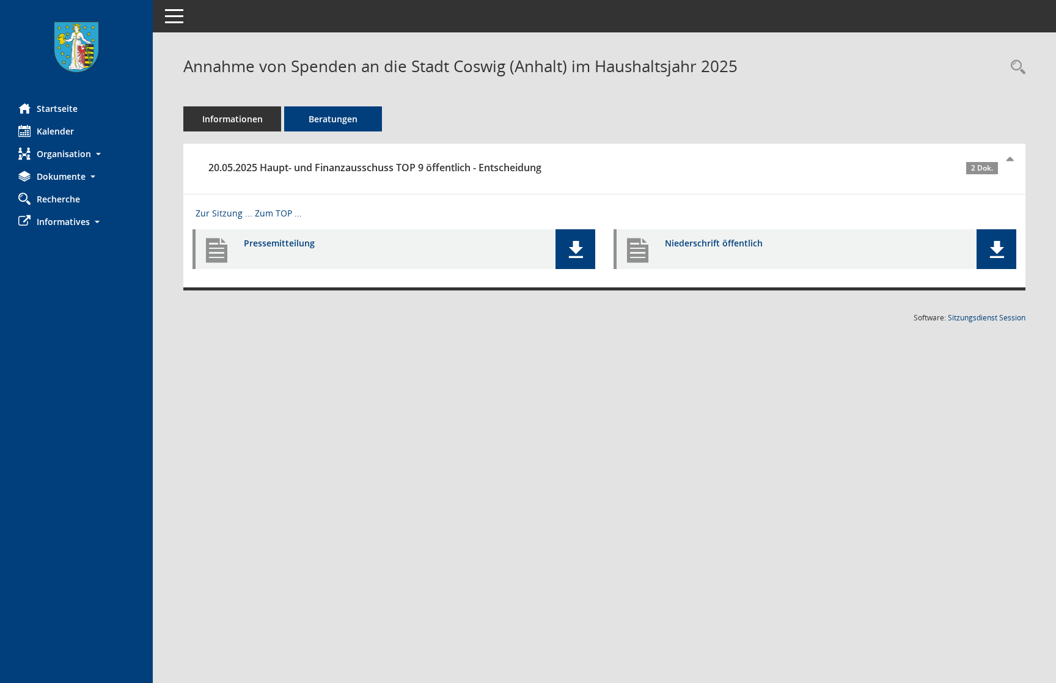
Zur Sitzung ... (224, 213)
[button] (76, 153)
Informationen (232, 119)
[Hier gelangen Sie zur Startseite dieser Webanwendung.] (76, 47)
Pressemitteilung (279, 243)
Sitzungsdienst (986, 317)
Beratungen (333, 119)
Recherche (58, 199)
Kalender (55, 131)
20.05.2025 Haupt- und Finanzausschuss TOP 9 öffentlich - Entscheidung (600, 167)
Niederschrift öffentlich (714, 243)
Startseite (57, 108)
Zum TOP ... (278, 213)
